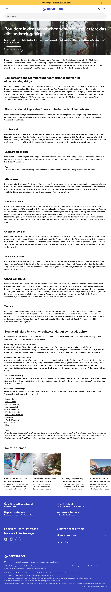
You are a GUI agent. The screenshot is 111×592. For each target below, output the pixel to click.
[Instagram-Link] (15, 539)
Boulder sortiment (14, 49)
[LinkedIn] (20, 539)
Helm (7, 425)
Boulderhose (11, 399)
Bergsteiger (19, 94)
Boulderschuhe (12, 409)
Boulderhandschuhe (14, 415)
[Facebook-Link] (6, 539)
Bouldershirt (10, 402)
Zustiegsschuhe (12, 407)
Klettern (89, 86)
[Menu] (7, 9)
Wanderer (29, 94)
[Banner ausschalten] (101, 2)
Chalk (8, 420)
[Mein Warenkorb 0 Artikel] (104, 9)
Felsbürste (10, 422)
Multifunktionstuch (13, 412)
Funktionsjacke (12, 404)
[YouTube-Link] (11, 539)
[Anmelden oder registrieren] (98, 9)
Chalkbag (9, 417)
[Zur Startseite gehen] (53, 9)
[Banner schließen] (105, 2)
